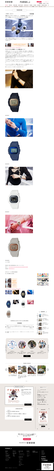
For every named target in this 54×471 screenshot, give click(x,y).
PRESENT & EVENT (44, 5)
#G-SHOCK (12, 320)
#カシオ (15, 320)
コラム (19, 460)
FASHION (6, 5)
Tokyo (45, 397)
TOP (5, 331)
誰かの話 (20, 465)
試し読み (43, 426)
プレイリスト (20, 462)
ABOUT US (6, 467)
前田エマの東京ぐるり (21, 464)
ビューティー (28, 453)
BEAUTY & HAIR (20, 5)
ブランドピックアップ (26, 6)
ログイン (46, 1)
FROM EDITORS (43, 453)
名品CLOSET (8, 6)
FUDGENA (31, 5)
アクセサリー (44, 6)
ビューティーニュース (21, 453)
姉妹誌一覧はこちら (43, 427)
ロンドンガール (44, 394)
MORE (28, 404)
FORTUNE (34, 5)
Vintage (38, 394)
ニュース (12, 6)
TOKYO (14, 454)
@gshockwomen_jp (11, 268)
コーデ (39, 397)
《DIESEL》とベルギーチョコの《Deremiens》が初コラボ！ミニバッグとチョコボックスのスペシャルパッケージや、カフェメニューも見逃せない (14, 327)
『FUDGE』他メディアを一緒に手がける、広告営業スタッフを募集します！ (17, 413)
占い (42, 397)
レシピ (27, 454)
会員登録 (39, 1)
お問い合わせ (10, 467)
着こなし (44, 402)
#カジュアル (18, 320)
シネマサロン (20, 463)
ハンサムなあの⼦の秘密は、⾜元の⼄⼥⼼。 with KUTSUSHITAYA (12, 47)
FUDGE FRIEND (21, 6)
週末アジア (20, 461)
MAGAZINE (38, 5)
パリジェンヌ (43, 389)
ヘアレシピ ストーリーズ (21, 454)
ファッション (28, 452)
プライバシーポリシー (15, 467)
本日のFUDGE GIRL (16, 6)
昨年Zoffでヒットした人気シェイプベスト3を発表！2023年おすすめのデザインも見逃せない (28, 327)
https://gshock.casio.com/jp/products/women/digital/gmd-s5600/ (18, 267)
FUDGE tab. (10, 5)
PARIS (13, 455)
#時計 (24, 320)
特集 (5, 6)
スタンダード (36, 6)
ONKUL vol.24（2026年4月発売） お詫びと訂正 (14, 416)
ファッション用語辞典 (31, 6)
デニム (46, 400)
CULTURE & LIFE (26, 5)
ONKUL (47, 404)
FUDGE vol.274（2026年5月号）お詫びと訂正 (13, 411)
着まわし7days (40, 6)
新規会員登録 (27, 439)
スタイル (38, 398)
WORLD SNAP (15, 5)
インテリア (38, 390)
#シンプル (22, 320)
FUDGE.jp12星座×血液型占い (41, 404)
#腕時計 (27, 320)
